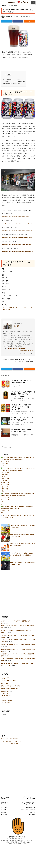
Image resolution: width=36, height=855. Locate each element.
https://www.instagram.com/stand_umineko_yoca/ (17, 230)
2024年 (22, 359)
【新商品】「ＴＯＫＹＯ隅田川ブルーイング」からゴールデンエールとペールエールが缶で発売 (23, 407)
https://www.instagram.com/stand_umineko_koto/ (17, 223)
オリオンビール (6, 695)
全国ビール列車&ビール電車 (9, 688)
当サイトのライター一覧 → (26, 353)
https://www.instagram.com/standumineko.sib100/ (17, 251)
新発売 (31, 361)
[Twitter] (6, 21)
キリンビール (6, 698)
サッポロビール (7, 700)
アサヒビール (6, 693)
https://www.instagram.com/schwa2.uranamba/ (16, 244)
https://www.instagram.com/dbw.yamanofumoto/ (17, 237)
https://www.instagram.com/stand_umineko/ (15, 216)
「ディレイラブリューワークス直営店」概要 (14, 81)
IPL (16, 361)
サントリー (6, 702)
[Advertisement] (18, 592)
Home (4, 5)
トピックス (5, 678)
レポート (4, 683)
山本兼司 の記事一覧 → (26, 350)
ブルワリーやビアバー (8, 680)
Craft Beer (31, 359)
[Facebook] (17, 21)
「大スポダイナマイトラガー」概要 (11, 83)
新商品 (27, 361)
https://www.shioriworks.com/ (16, 348)
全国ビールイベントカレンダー (10, 686)
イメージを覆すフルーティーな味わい (12, 79)
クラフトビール (21, 361)
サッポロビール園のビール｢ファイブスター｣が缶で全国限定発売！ (18, 644)
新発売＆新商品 (13, 5)
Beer (27, 359)
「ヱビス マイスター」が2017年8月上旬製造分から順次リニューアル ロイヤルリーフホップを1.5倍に (23, 394)
